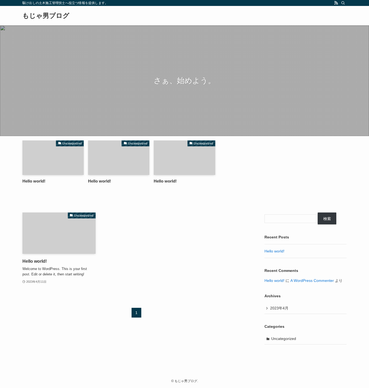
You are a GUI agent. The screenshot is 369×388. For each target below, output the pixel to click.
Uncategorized (283, 338)
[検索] (343, 3)
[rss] (336, 3)
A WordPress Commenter (312, 280)
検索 (327, 219)
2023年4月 (279, 308)
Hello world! (274, 251)
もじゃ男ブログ (45, 15)
